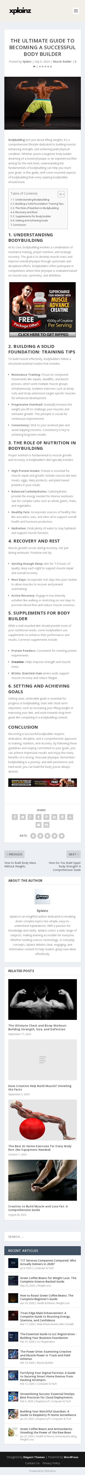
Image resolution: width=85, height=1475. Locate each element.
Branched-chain (32, 673)
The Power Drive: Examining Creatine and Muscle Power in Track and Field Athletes (45, 1355)
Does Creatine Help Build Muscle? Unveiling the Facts (40, 1087)
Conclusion (19, 224)
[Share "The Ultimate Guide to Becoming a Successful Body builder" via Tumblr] (38, 817)
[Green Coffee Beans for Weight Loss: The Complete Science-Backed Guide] (13, 1281)
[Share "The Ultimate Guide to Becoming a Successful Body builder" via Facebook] (15, 817)
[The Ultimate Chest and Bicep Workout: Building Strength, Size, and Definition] (42, 999)
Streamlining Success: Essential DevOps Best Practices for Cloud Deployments (47, 1395)
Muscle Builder (62, 61)
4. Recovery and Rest (25, 212)
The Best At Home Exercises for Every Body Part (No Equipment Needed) (40, 1148)
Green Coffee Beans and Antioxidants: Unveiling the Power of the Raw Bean (46, 1430)
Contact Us (32, 1463)
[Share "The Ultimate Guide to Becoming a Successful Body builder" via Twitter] (23, 817)
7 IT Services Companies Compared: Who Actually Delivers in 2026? (48, 1262)
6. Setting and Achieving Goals (30, 220)
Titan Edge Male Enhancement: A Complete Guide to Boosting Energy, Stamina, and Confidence (45, 1316)
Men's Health (66, 1324)
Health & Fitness (46, 1303)
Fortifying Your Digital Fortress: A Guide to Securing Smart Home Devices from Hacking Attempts (47, 1376)
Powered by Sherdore (42, 1471)
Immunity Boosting (65, 1436)
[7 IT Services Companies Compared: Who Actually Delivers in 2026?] (13, 1263)
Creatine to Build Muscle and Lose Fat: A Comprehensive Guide (38, 1208)
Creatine (17, 662)
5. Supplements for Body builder (32, 216)
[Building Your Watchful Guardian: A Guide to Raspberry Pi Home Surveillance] (13, 1414)
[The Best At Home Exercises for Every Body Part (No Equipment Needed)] (42, 1120)
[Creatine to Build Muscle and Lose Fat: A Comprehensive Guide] (42, 1180)
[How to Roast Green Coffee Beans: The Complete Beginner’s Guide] (13, 1298)
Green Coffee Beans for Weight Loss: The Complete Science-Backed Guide (48, 1279)
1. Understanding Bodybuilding (31, 199)
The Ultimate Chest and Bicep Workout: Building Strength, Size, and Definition (37, 1027)
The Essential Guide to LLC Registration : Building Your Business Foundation (48, 1335)
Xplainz (27, 61)
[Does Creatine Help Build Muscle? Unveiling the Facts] (42, 1059)
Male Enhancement (47, 1324)
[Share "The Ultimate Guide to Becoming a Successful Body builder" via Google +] (31, 817)
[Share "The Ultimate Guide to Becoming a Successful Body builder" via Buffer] (62, 817)
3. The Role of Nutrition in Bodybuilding (36, 208)
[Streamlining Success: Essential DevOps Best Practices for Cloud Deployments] (13, 1396)
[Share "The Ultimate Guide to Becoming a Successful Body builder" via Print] (46, 825)
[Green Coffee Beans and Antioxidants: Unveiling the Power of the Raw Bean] (13, 1431)
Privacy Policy (51, 1463)
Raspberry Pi (43, 1401)
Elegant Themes (34, 1457)
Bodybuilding (16, 140)
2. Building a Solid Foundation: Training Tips (38, 203)
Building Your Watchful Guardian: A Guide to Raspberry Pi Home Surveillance (48, 1413)
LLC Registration (46, 1341)
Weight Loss (44, 1285)
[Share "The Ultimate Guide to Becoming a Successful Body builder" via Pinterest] (46, 817)
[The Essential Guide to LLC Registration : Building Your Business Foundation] (13, 1337)
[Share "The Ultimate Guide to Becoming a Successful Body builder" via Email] (38, 825)
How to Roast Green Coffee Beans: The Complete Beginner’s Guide (46, 1297)
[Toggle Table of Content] (59, 194)
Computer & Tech (44, 1268)
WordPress (71, 1457)
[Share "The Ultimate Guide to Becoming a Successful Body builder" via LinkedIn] (54, 817)
